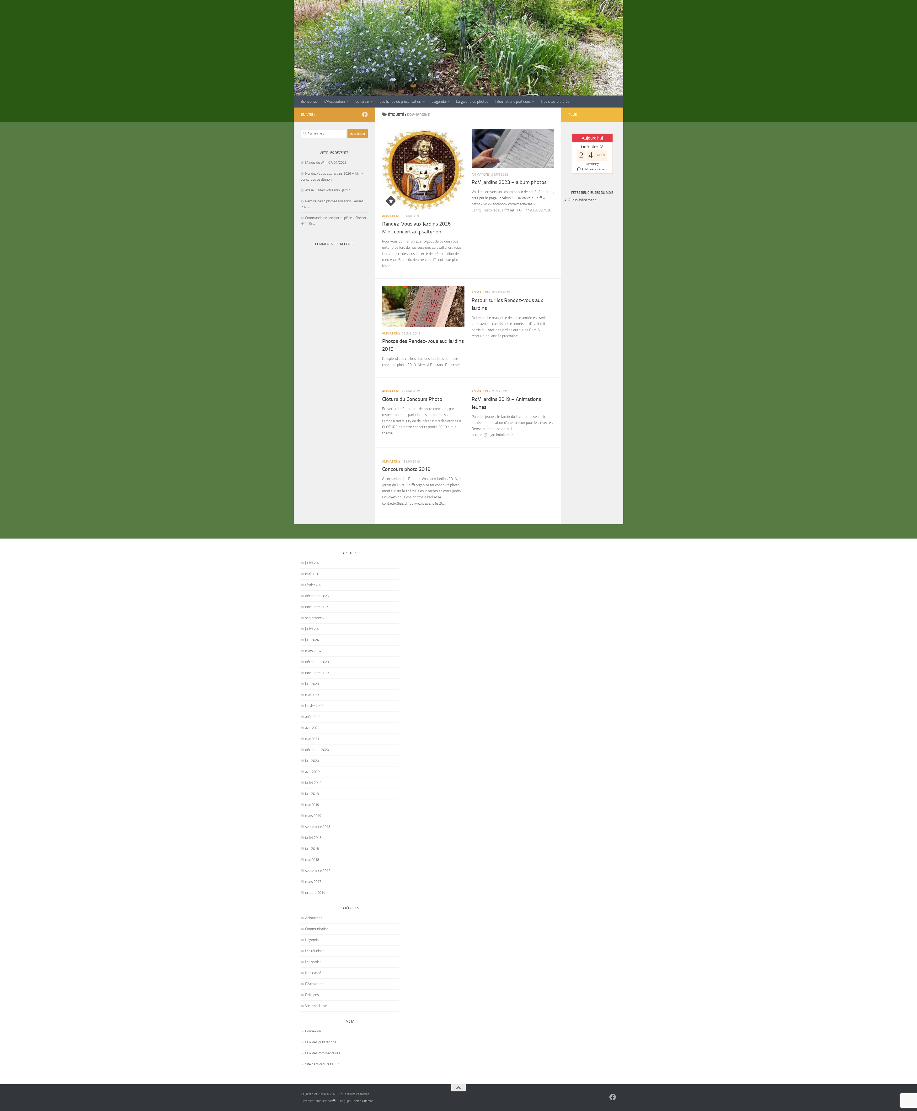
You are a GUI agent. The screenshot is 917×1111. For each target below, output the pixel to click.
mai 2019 (312, 805)
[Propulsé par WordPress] (334, 1100)
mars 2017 (313, 881)
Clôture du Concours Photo (412, 399)
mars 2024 (313, 651)
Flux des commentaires (322, 1053)
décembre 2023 (317, 662)
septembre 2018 (317, 827)
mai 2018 (312, 860)
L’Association (334, 101)
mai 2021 (312, 739)
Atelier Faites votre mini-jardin (327, 190)
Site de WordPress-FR (322, 1064)
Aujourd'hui (592, 138)
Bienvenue (309, 101)
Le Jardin (362, 101)
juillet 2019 (313, 783)
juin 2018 (312, 849)
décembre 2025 (317, 596)
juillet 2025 (313, 629)
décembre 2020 (317, 750)
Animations (391, 216)
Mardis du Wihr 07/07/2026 (326, 162)
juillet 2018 (313, 838)
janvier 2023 (314, 706)
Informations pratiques (513, 101)
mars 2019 (313, 816)
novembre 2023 (317, 673)
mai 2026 (312, 574)
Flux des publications (320, 1042)
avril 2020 (312, 772)
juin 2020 (312, 761)
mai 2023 (312, 695)
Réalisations (314, 984)
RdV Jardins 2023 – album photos (509, 182)
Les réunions (314, 951)
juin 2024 (312, 640)
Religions (312, 995)
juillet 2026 (313, 563)
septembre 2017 (317, 870)
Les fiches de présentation (400, 101)
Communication (317, 929)
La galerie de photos (472, 101)
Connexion (313, 1031)
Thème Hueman (362, 1101)
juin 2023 (312, 684)
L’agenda (439, 101)
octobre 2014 (315, 892)
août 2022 (312, 717)
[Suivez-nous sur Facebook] (365, 114)
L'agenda (312, 940)
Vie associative (316, 1006)
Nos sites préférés (555, 101)
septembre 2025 (317, 618)
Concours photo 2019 (406, 469)
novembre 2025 (317, 607)
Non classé (313, 973)
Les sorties (313, 962)
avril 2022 (312, 728)
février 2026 (314, 585)
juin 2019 (312, 794)
